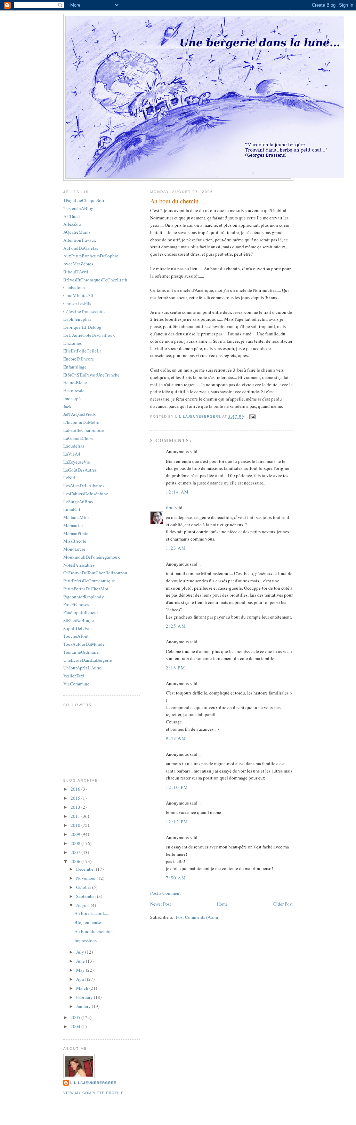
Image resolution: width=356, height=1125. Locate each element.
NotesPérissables (79, 565)
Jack (67, 406)
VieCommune (76, 684)
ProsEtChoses (76, 604)
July (80, 952)
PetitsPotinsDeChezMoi (85, 588)
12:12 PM (177, 821)
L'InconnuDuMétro (81, 422)
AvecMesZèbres (78, 264)
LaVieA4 (71, 454)
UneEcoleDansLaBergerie (87, 660)
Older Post (283, 904)
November (86, 878)
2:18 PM (175, 668)
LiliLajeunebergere (93, 1083)
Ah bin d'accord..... (91, 913)
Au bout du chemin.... (94, 931)
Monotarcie (74, 549)
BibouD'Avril (75, 272)
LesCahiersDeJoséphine (85, 493)
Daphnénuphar (77, 319)
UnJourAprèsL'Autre (82, 668)
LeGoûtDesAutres (80, 470)
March (82, 988)
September (86, 896)
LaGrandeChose (78, 438)
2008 (76, 843)
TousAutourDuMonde (84, 644)
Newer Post (160, 904)
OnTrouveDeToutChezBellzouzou (95, 572)
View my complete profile (93, 1093)
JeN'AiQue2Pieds (79, 414)
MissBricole (74, 541)
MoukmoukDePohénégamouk (91, 557)
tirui (170, 507)
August (83, 905)
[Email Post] (252, 417)
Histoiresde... (75, 390)
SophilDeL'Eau (77, 628)
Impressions (85, 940)
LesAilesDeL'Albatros (83, 485)
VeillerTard (73, 676)
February (85, 997)
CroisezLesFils (77, 303)
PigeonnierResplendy (83, 596)
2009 (76, 834)
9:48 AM (176, 738)
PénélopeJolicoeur (80, 612)
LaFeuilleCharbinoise (83, 430)
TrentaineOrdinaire (81, 652)
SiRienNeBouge (78, 620)
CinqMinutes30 (78, 295)
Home (222, 904)
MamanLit (73, 525)
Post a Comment (165, 893)
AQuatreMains (76, 232)
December (86, 869)
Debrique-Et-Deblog (82, 327)
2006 (76, 861)
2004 (76, 1026)
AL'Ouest (72, 216)
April (81, 979)
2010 (76, 825)
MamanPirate (75, 533)
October (84, 887)
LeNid (69, 477)
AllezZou (72, 224)
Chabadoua (74, 287)
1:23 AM (176, 548)
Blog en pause (87, 922)
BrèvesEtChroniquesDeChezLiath (95, 280)
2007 (76, 852)
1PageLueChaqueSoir (83, 200)
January (84, 1006)
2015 (76, 798)
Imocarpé (72, 398)
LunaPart (71, 509)
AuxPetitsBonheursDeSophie (90, 256)
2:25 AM (176, 626)
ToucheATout (76, 636)
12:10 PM (177, 787)
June (81, 961)
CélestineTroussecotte (84, 311)
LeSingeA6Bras (78, 501)
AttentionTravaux (79, 240)
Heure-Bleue (75, 382)
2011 (76, 816)
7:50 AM (176, 878)
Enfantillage (75, 367)
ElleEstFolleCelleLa (82, 351)
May (81, 970)
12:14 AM (177, 492)
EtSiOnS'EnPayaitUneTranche (91, 375)
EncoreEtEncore (78, 359)
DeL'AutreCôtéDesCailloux (89, 335)
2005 (76, 1017)
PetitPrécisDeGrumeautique (89, 580)
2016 (76, 789)
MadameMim (76, 517)
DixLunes (72, 343)
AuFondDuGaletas (80, 248)
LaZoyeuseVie (76, 462)
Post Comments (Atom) (197, 917)
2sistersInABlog (78, 208)
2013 (76, 807)
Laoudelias (73, 446)
